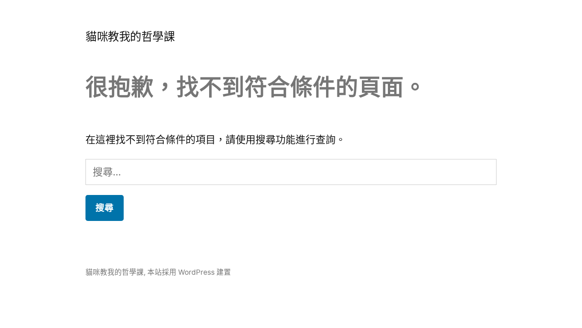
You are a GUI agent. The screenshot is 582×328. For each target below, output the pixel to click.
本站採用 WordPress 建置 (189, 272)
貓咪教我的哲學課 (130, 36)
